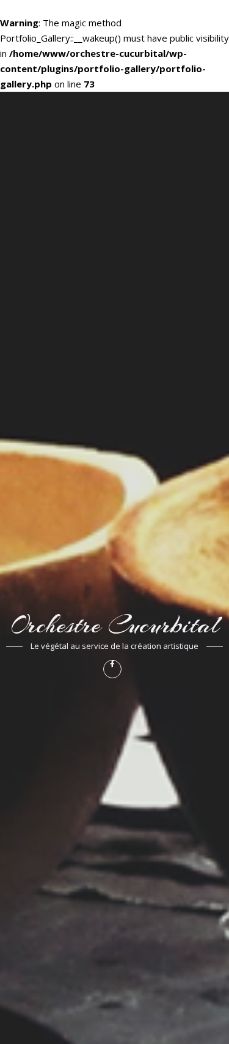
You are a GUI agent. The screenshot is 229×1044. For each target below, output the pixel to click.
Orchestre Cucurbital (114, 625)
